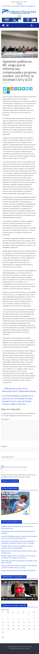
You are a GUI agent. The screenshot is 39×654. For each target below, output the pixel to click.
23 (34, 626)
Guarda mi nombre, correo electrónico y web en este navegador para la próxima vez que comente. (18, 476)
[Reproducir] (4, 599)
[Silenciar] (32, 599)
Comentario (5, 419)
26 (13, 629)
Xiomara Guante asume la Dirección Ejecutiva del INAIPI (18, 570)
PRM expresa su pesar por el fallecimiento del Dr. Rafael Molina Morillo (19, 389)
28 (24, 629)
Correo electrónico (7, 457)
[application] (19, 590)
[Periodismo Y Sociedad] (3, 25)
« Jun (2, 637)
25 (8, 629)
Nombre (4, 446)
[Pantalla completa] (35, 599)
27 (18, 629)
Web (2, 466)
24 (3, 629)
